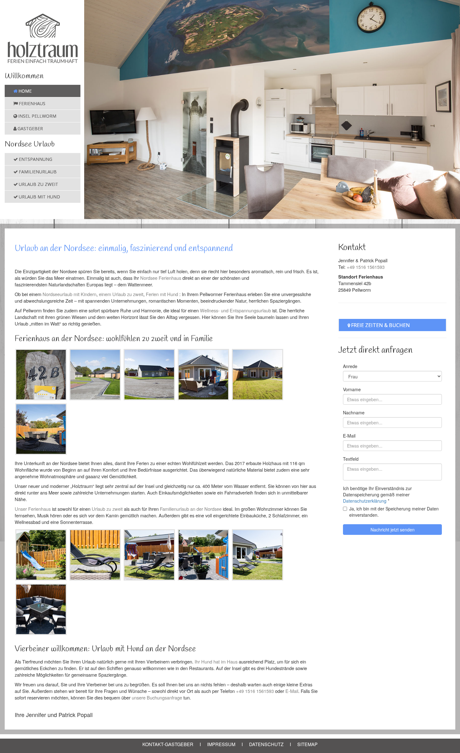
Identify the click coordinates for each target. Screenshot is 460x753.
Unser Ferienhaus (33, 508)
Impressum (221, 744)
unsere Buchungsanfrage (157, 697)
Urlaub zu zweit (107, 508)
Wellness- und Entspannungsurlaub (235, 310)
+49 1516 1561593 (255, 691)
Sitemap (307, 744)
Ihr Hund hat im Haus (216, 661)
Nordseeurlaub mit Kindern (69, 294)
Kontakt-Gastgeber (167, 744)
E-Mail (291, 691)
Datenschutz (266, 744)
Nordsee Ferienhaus (160, 277)
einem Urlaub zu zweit (121, 294)
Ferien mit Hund (162, 294)
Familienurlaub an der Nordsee (191, 508)
